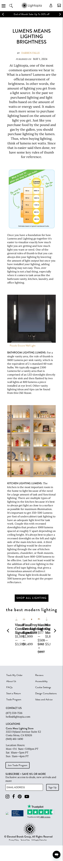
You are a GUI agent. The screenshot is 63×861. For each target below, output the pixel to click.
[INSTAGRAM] (7, 796)
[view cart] (59, 5)
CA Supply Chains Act (39, 840)
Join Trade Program (17, 765)
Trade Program (13, 699)
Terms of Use (25, 840)
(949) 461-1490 (14, 738)
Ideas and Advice (43, 699)
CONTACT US (14, 708)
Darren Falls (30, 52)
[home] (31, 7)
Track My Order (14, 675)
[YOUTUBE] (27, 796)
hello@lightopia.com (18, 716)
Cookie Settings (43, 687)
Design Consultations (46, 693)
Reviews (39, 675)
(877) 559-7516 (14, 713)
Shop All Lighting (31, 598)
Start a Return (13, 693)
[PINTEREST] (20, 796)
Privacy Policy (14, 840)
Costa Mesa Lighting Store (19, 728)
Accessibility (41, 681)
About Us (11, 681)
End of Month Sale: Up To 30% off (31, 14)
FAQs (9, 687)
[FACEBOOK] (13, 796)
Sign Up (52, 787)
